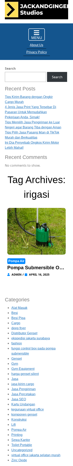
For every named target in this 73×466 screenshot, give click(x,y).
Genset (16, 358)
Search (10, 68)
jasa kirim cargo (22, 384)
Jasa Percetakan (23, 394)
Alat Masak (19, 308)
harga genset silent (25, 374)
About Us (36, 45)
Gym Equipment (22, 368)
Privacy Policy (36, 52)
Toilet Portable (21, 445)
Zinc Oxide (19, 460)
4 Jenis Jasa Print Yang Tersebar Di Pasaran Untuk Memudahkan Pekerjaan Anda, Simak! (30, 112)
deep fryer (18, 328)
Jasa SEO (18, 399)
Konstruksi (19, 419)
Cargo (15, 323)
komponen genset (24, 414)
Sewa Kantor (20, 440)
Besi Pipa (18, 318)
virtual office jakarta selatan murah (35, 455)
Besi (14, 313)
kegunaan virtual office (27, 409)
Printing (17, 435)
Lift (13, 424)
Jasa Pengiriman (23, 389)
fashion (16, 343)
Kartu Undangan (23, 404)
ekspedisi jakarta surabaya (30, 338)
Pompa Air (16, 261)
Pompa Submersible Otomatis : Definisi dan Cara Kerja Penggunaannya (35, 268)
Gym (14, 363)
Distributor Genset (24, 333)
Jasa (14, 379)
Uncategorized (21, 450)
